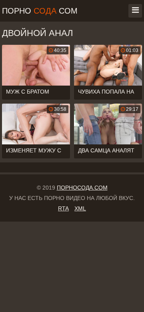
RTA (63, 208)
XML (80, 208)
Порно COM (40, 10)
